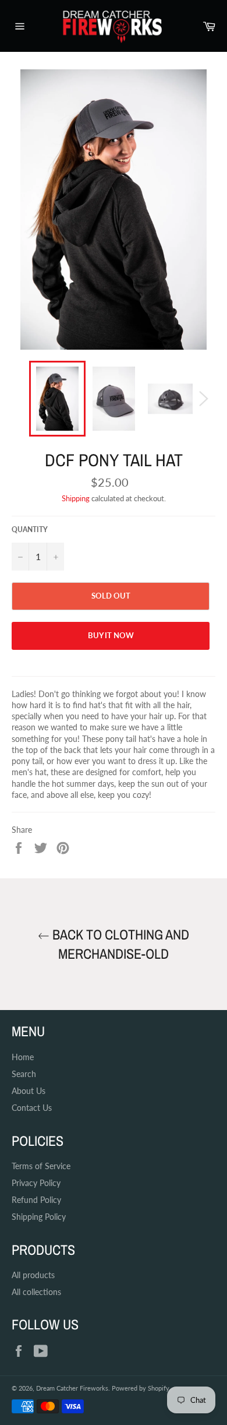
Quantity (30, 529)
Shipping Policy (39, 1217)
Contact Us (32, 1108)
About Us (28, 1091)
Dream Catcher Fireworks (72, 1388)
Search (24, 1074)
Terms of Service (41, 1166)
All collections (36, 1292)
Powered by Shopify (140, 1388)
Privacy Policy (36, 1183)
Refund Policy (36, 1200)
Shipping (76, 498)
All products (33, 1275)
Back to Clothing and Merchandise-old (119, 944)
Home (23, 1057)
